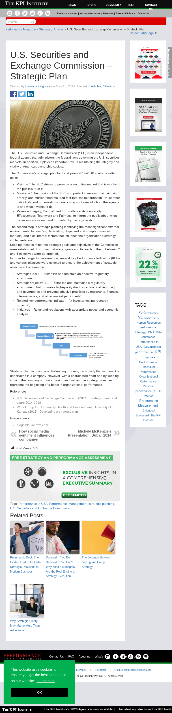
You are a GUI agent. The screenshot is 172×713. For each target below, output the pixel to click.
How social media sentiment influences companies (36, 435)
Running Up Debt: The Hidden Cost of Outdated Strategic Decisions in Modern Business (26, 564)
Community (113, 5)
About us (84, 656)
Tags (140, 304)
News (72, 5)
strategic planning (101, 503)
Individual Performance (148, 369)
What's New (102, 656)
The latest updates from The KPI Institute (141, 709)
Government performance (148, 349)
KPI (158, 351)
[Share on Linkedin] (30, 94)
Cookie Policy (78, 669)
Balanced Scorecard (145, 412)
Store (92, 5)
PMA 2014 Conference (151, 334)
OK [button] (39, 692)
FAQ (71, 656)
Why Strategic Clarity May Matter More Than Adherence (25, 625)
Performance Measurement (148, 403)
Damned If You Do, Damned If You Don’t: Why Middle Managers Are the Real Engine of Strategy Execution (60, 567)
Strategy (109, 86)
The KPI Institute (152, 417)
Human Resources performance (148, 324)
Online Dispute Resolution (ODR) (132, 669)
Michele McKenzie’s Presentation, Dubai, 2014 (89, 433)
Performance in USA (33, 503)
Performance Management (68, 503)
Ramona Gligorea (37, 86)
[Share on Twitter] (22, 94)
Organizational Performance (148, 378)
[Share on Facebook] (13, 94)
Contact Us (56, 656)
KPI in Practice (152, 393)
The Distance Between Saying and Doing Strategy (96, 562)
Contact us (151, 7)
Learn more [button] (46, 681)
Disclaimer (100, 669)
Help (131, 5)
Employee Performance (148, 359)
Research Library (125, 13)
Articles (96, 86)
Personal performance (144, 388)
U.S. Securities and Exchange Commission (40, 508)
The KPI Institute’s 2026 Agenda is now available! (73, 709)
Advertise (108, 13)
